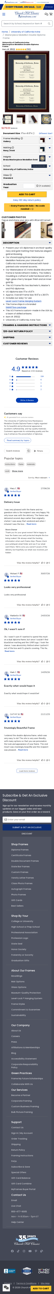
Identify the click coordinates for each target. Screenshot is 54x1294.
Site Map (45, 1283)
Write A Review (27, 400)
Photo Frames (18, 894)
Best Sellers (17, 905)
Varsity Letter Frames (22, 877)
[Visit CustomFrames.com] (42, 1)
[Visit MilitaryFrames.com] (27, 1)
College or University (22, 921)
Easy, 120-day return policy (27, 200)
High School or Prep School (25, 926)
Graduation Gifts (20, 960)
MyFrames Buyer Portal (23, 1189)
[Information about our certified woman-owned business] (44, 1270)
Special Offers (18, 1172)
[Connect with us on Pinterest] (36, 1251)
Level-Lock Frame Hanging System (23, 301)
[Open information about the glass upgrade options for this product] (11, 175)
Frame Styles (18, 1004)
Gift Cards (16, 900)
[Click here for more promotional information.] (32, 209)
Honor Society (18, 949)
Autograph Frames (21, 889)
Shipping (8, 337)
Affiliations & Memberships (25, 1047)
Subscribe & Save (20, 1166)
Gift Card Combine (21, 1183)
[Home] (27, 14)
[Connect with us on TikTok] (18, 1251)
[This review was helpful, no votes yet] (42, 562)
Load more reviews (27, 771)
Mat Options (18, 981)
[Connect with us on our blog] (41, 1251)
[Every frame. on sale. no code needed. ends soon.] (27, 7)
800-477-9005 (19, 1211)
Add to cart (27, 194)
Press (14, 1041)
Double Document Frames (25, 860)
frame (21, 464)
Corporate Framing (21, 1100)
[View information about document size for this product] (34, 133)
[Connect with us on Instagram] (24, 1251)
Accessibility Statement (24, 1058)
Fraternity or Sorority (22, 954)
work (7, 471)
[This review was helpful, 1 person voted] (42, 661)
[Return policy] (27, 1270)
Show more (17, 471)
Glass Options (18, 987)
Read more (31, 524)
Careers (15, 1036)
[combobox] (39, 477)
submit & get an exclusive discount (27, 828)
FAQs (14, 1161)
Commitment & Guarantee (25, 1009)
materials (31, 464)
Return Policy (18, 1149)
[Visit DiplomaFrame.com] (11, 1)
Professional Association (24, 932)
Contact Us (17, 1127)
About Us (16, 1030)
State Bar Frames (20, 866)
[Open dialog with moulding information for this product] (22, 138)
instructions (10, 464)
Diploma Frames (20, 849)
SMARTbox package (16, 307)
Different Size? (45, 133)
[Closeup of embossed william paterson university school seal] (23, 230)
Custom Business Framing (25, 1106)
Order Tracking (19, 1138)
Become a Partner (20, 1095)
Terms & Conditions (26, 1283)
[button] (46, 14)
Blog (13, 1053)
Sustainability (18, 1015)
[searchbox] (15, 451)
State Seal (16, 943)
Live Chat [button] (16, 1205)
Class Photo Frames (22, 883)
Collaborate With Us (22, 1084)
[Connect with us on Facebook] (12, 1251)
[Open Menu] (4, 15)
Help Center (17, 1222)
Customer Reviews (15, 343)
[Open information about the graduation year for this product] (37, 186)
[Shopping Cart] (50, 14)
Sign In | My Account (22, 1133)
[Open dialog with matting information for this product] (13, 147)
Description (11, 242)
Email (14, 1200)
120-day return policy (18, 331)
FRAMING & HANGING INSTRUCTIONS (25, 325)
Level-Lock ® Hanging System (26, 998)
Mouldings (16, 975)
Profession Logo (19, 938)
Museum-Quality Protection (26, 992)
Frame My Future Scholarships (27, 1078)
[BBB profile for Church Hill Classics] (9, 1270)
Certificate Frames (21, 855)
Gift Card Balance (20, 1178)
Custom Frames (19, 872)
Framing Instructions (22, 1155)
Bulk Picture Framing (22, 1112)
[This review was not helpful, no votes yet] (47, 562)
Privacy (8, 1283)
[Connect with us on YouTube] (30, 1251)
